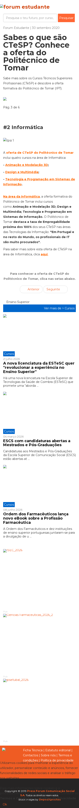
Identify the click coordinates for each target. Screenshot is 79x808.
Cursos (70, 308)
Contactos (30, 755)
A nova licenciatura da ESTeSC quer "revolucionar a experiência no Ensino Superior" (39, 367)
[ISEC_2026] (39, 579)
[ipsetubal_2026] (39, 709)
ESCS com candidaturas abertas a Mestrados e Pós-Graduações (36, 443)
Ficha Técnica (33, 750)
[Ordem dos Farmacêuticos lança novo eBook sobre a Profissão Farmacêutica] (39, 486)
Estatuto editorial (58, 750)
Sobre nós (48, 755)
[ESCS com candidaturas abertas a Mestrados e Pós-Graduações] (39, 413)
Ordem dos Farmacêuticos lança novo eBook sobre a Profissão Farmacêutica (35, 518)
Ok (5, 804)
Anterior (33, 289)
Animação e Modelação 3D (26, 165)
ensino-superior (17, 302)
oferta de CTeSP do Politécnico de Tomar (40, 153)
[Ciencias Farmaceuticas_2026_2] (39, 644)
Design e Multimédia (21, 172)
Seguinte (54, 289)
